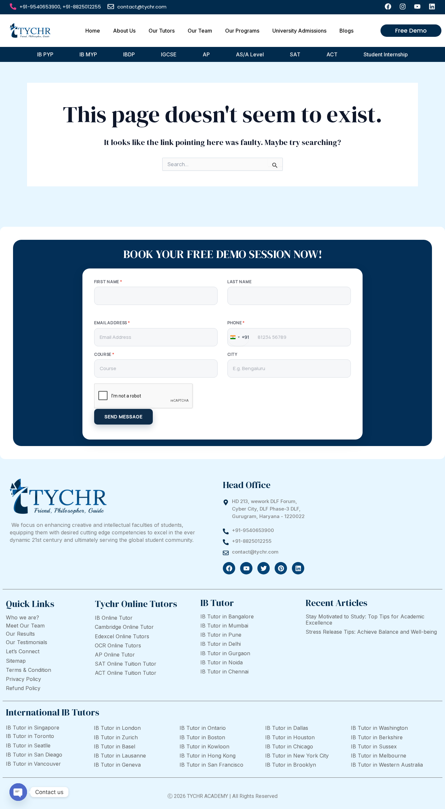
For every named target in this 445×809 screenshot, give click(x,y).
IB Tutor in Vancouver (33, 763)
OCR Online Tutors (118, 645)
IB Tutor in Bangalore (227, 616)
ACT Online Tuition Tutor (125, 673)
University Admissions (299, 30)
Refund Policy (23, 688)
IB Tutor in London (117, 728)
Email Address (112, 323)
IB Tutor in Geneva (117, 764)
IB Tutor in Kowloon (204, 746)
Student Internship (386, 54)
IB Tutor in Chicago (289, 746)
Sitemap (16, 660)
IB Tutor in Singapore (32, 727)
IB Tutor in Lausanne (120, 755)
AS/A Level (250, 54)
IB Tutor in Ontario (202, 728)
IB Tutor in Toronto (30, 736)
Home (92, 30)
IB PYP (45, 54)
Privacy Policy (23, 679)
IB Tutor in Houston (290, 737)
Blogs (346, 30)
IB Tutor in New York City (297, 755)
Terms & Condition (28, 670)
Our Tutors (162, 30)
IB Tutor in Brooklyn (290, 764)
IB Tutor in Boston (202, 737)
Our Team (200, 30)
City (232, 354)
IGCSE (169, 54)
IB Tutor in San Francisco (211, 764)
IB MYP (88, 54)
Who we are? (22, 617)
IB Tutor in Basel (114, 746)
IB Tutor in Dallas (286, 728)
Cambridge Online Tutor (124, 627)
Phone (236, 323)
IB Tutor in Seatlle (28, 745)
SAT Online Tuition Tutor (125, 663)
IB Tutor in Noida (221, 662)
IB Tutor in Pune (220, 634)
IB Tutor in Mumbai (224, 625)
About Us (124, 30)
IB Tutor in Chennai (224, 671)
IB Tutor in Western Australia (387, 764)
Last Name (239, 282)
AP (206, 54)
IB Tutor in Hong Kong (207, 755)
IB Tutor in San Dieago (34, 754)
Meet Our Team (25, 625)
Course (104, 354)
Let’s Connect (22, 651)
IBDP (129, 54)
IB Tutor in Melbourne (378, 755)
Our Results (20, 633)
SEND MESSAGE (124, 416)
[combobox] (238, 337)
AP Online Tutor (115, 654)
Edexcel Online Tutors (122, 636)
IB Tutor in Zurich (116, 737)
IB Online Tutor (114, 617)
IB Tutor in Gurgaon (225, 653)
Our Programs (242, 30)
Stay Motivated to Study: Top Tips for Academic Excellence (365, 619)
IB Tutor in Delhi (220, 644)
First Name (108, 282)
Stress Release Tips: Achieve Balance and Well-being (371, 631)
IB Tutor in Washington (379, 728)
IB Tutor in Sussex (374, 746)
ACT (331, 54)
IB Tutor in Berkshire (377, 737)
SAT (295, 54)
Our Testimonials (26, 642)
